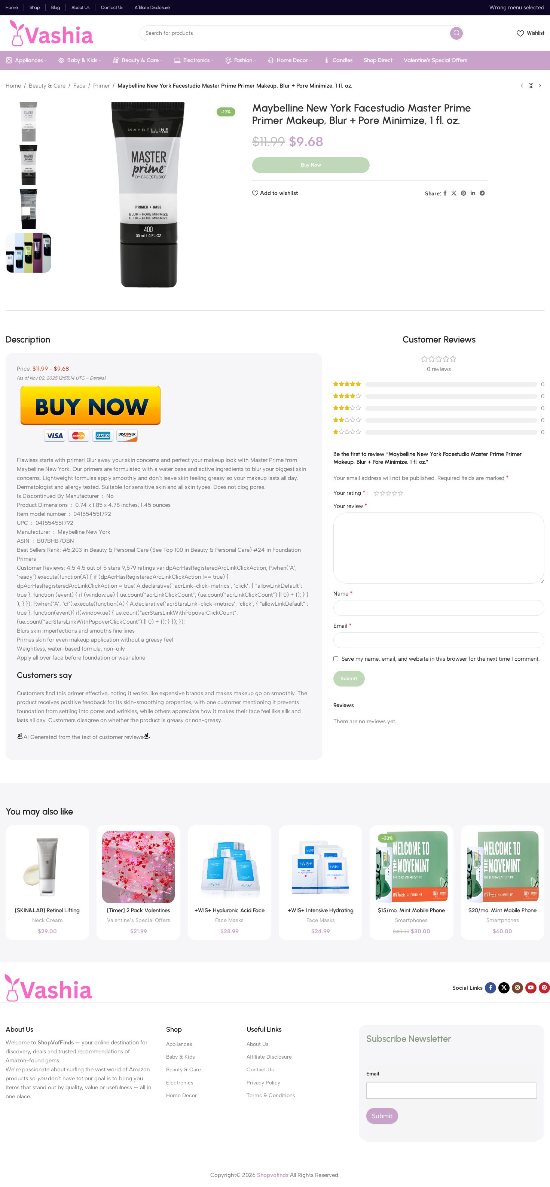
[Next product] (539, 86)
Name (343, 593)
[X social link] (454, 193)
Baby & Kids (180, 1057)
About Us (258, 1044)
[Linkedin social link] (472, 193)
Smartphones (411, 920)
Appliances (179, 1044)
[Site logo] (50, 32)
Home (13, 85)
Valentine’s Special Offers (138, 920)
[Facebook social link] (445, 193)
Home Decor (181, 1095)
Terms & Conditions (271, 1095)
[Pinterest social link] (463, 193)
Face (79, 85)
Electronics (179, 1083)
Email (342, 625)
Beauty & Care (47, 85)
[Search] (456, 33)
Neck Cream (47, 920)
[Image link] (47, 987)
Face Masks (229, 920)
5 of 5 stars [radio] (400, 493)
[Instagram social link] (517, 987)
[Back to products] (530, 86)
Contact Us (260, 1069)
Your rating (349, 493)
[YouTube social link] (531, 987)
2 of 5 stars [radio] (382, 493)
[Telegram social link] (482, 193)
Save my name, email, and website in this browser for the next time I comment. (441, 658)
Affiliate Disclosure (269, 1057)
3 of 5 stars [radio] (388, 493)
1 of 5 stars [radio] (376, 493)
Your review (350, 505)
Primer (101, 85)
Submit (382, 1116)
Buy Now (311, 165)
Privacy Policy (263, 1083)
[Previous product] (521, 86)
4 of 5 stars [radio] (394, 493)
